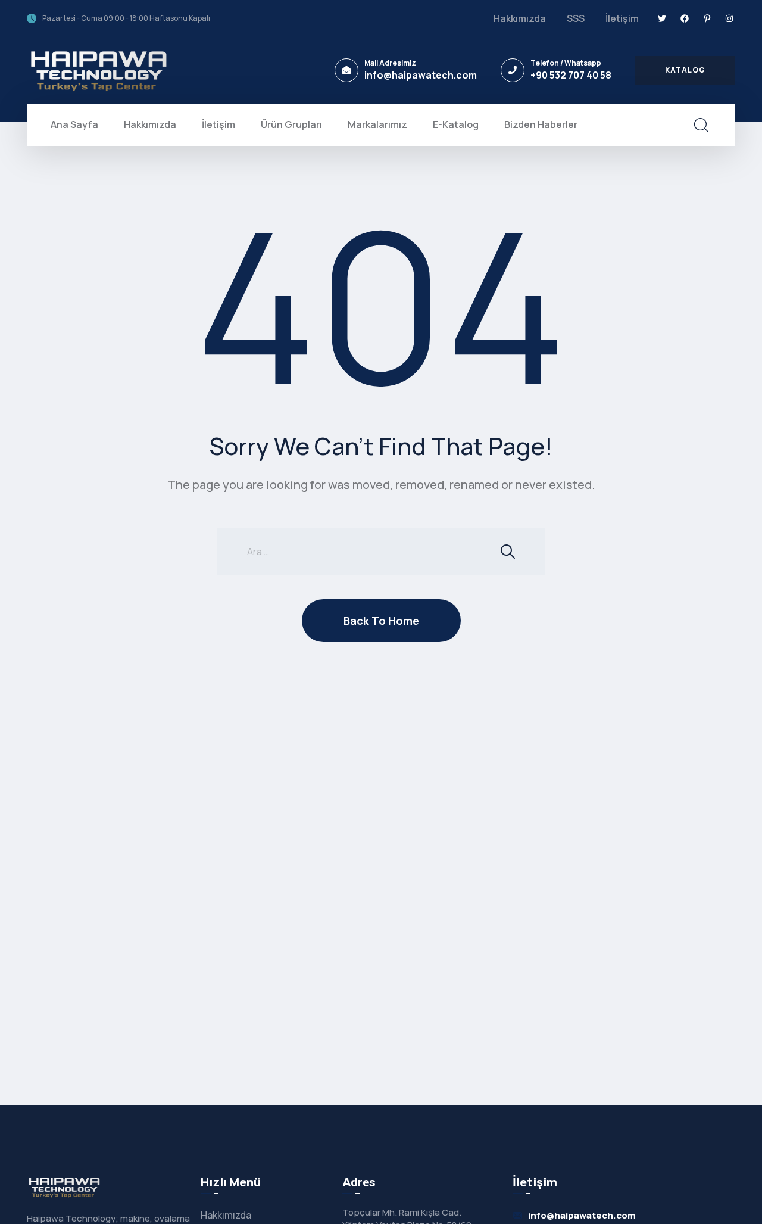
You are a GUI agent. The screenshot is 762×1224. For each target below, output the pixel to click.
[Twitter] (663, 18)
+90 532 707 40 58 (570, 75)
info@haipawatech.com (420, 75)
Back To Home (381, 620)
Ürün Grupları (291, 124)
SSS (576, 18)
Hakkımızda (520, 18)
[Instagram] (729, 18)
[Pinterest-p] (707, 18)
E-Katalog (456, 124)
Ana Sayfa (74, 124)
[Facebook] (685, 18)
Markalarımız (377, 124)
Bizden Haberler (540, 124)
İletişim (622, 18)
